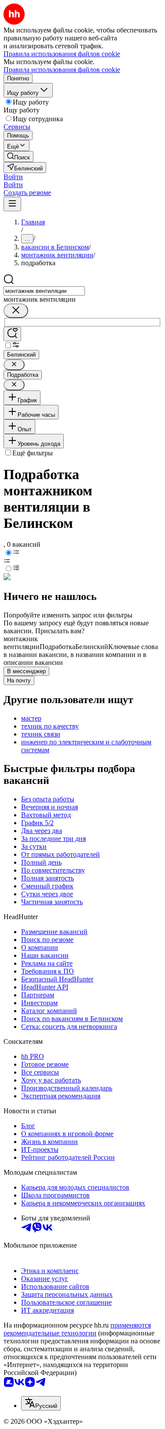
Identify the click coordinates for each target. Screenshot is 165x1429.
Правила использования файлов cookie (62, 69)
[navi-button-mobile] (12, 204)
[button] (13, 176)
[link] (18, 156)
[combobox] (44, 291)
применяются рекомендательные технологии (77, 1329)
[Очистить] (16, 310)
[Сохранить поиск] (12, 334)
